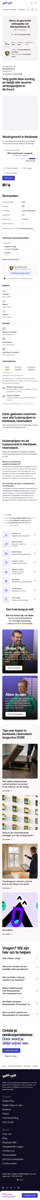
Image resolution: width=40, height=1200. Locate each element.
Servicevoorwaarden (13, 1159)
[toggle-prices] (11, 34)
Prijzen (5, 1113)
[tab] (7, 368)
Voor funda (8, 1122)
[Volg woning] (36, 9)
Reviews (6, 1109)
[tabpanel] (20, 387)
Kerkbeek (35, 1066)
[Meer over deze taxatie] (21, 74)
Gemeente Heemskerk (9, 9)
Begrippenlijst (9, 1142)
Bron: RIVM (5, 403)
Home (4, 1066)
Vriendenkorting (10, 1117)
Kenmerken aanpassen (26, 228)
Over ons (7, 1134)
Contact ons (8, 1150)
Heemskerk (21, 9)
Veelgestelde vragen (12, 1146)
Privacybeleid (9, 1155)
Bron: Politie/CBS (15, 403)
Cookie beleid (9, 1163)
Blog (4, 1138)
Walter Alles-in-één (12, 1105)
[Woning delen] (32, 9)
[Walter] (7, 3)
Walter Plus (8, 1101)
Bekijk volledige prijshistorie (10, 259)
